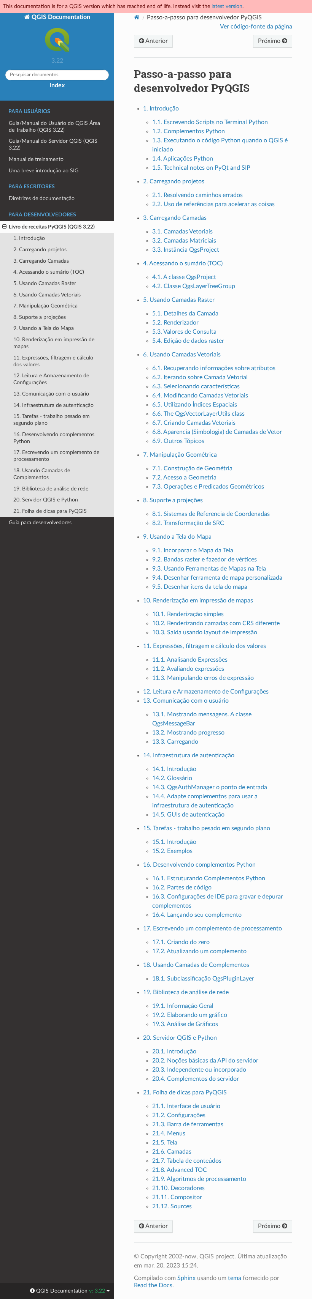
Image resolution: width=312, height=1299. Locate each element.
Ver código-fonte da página (256, 27)
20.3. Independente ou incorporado (199, 1070)
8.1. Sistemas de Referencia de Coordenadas (211, 514)
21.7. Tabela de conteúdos (186, 1161)
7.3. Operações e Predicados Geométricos (208, 487)
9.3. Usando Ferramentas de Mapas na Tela (209, 569)
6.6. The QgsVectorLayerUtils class (198, 414)
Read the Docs (153, 1285)
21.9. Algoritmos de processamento (199, 1179)
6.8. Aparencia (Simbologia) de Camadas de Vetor (217, 432)
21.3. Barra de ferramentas (187, 1124)
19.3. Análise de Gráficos (185, 1024)
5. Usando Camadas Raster (44, 283)
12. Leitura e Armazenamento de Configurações (51, 379)
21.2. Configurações (178, 1115)
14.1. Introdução (174, 769)
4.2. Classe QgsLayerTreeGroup (193, 286)
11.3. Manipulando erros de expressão (203, 678)
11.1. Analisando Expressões (190, 660)
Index (57, 85)
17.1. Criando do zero (181, 942)
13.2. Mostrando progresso (188, 733)
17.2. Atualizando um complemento (199, 951)
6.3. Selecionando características (196, 386)
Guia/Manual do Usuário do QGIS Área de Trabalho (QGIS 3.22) (54, 126)
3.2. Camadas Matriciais (184, 241)
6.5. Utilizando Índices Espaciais (194, 405)
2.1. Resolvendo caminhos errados (197, 195)
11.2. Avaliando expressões (188, 669)
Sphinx (186, 1278)
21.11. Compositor (177, 1197)
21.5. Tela (164, 1143)
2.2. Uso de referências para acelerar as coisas (213, 204)
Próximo (270, 41)
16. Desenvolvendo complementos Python (53, 438)
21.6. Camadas (171, 1152)
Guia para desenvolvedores (40, 522)
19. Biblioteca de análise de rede (50, 489)
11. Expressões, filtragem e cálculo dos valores (53, 361)
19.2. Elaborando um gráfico (189, 1015)
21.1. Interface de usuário (186, 1106)
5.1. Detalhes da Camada (185, 314)
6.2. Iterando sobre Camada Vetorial (200, 377)
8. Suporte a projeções (39, 317)
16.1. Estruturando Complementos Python (208, 878)
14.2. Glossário (172, 778)
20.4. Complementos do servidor (195, 1079)
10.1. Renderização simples (188, 614)
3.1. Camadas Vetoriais (182, 232)
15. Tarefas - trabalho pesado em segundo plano (51, 419)
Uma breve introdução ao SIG (43, 170)
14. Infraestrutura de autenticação (53, 405)
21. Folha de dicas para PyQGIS (50, 511)
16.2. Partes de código (182, 887)
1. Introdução (29, 238)
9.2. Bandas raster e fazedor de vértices (204, 559)
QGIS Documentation (60, 17)
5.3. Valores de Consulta (184, 332)
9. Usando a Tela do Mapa (43, 328)
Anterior (156, 41)
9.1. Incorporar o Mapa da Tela (192, 550)
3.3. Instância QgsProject (185, 250)
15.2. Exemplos (172, 851)
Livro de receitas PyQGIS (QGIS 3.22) (52, 227)
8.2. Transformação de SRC (188, 523)
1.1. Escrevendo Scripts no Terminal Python (210, 122)
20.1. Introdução (174, 1051)
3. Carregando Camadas (41, 261)
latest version (227, 6)
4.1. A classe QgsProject (184, 277)
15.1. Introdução (174, 842)
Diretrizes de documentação (42, 198)
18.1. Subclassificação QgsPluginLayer (203, 979)
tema (234, 1278)
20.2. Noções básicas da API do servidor (205, 1061)
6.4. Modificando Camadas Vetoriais (200, 396)
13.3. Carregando (175, 742)
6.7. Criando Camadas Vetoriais (194, 423)
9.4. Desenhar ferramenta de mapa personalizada (217, 578)
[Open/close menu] (4, 227)
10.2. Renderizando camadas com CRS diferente (216, 623)
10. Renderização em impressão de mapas (53, 343)
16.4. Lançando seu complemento (197, 915)
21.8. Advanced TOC (179, 1170)
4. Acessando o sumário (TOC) (48, 272)
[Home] (137, 17)
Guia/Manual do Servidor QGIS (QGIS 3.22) (53, 144)
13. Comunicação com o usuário (51, 394)
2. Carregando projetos (40, 249)
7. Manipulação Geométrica (45, 306)
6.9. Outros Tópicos (178, 441)
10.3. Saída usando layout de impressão (204, 632)
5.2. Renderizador (175, 323)
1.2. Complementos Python (188, 131)
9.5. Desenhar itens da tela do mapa (199, 587)
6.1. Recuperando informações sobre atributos (213, 368)
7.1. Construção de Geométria (192, 468)
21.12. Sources (172, 1206)
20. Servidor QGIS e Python (45, 500)
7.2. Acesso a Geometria (184, 478)
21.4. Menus (168, 1133)
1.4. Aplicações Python (182, 159)
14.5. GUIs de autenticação (188, 815)
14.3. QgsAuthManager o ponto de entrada (209, 787)
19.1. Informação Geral (182, 1006)
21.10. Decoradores (178, 1188)
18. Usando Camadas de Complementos (41, 474)
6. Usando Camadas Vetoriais (47, 295)
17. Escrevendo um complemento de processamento (56, 455)
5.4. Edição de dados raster (188, 341)
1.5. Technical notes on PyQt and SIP (201, 168)
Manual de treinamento (36, 159)
